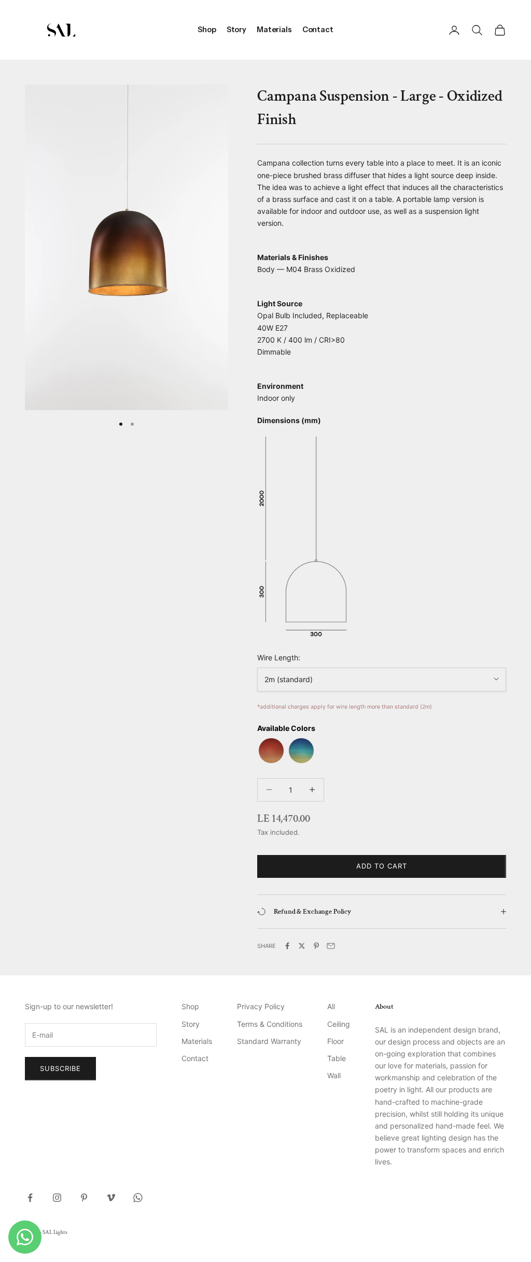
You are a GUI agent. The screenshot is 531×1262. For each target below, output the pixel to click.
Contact (317, 29)
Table (336, 1058)
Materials (274, 29)
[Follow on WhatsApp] (138, 1197)
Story (236, 29)
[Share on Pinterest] (316, 946)
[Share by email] (331, 946)
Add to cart (381, 866)
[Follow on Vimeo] (111, 1197)
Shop (207, 29)
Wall (334, 1075)
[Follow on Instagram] (57, 1197)
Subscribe (60, 1068)
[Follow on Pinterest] (84, 1197)
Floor (335, 1041)
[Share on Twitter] (302, 946)
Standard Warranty (269, 1041)
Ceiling (338, 1024)
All (331, 1006)
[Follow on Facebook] (30, 1197)
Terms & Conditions (269, 1024)
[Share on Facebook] (287, 946)
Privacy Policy (261, 1006)
